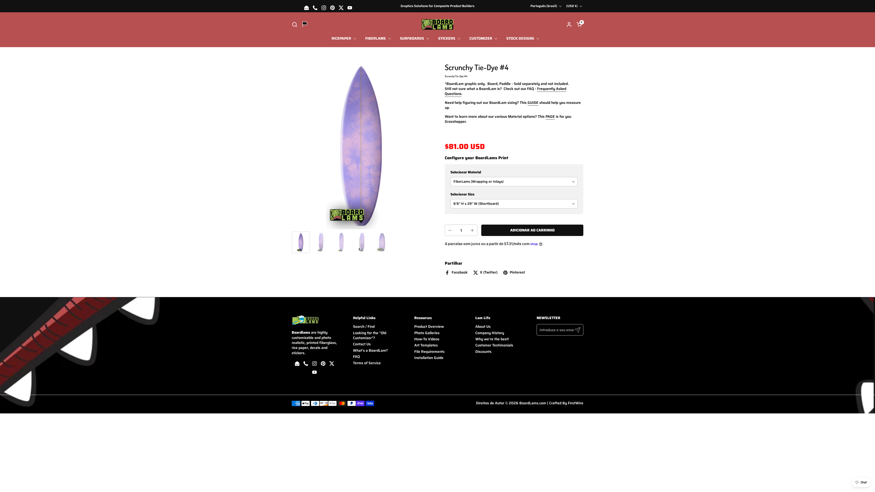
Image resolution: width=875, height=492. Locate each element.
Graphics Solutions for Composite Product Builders (437, 6)
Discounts (483, 351)
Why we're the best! (492, 339)
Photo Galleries (427, 333)
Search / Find (364, 326)
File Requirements (429, 351)
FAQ (356, 356)
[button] (294, 24)
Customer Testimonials (494, 345)
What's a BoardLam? (370, 350)
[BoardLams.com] (437, 24)
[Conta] (569, 24)
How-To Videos (426, 339)
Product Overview (429, 326)
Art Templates (426, 345)
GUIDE (533, 102)
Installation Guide (428, 358)
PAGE (550, 116)
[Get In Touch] (305, 24)
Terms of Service (367, 363)
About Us (483, 326)
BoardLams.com (532, 403)
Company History (489, 333)
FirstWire (575, 403)
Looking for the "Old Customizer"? (369, 335)
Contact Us (362, 344)
